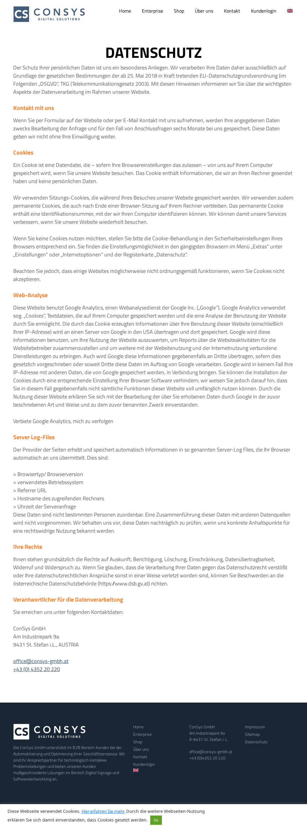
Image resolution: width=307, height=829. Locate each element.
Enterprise (152, 10)
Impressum (255, 727)
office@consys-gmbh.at (40, 661)
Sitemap (252, 734)
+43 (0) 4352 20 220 (36, 669)
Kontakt (232, 10)
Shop (179, 10)
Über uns (204, 10)
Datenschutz (256, 742)
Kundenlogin (263, 10)
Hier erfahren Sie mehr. (103, 811)
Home (125, 10)
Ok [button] (156, 820)
